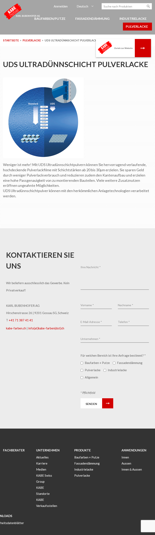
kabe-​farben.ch (16, 328)
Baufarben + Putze (86, 457)
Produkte (82, 450)
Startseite (11, 40)
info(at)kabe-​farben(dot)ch (46, 328)
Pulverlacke (32, 40)
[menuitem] (50, 19)
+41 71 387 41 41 (21, 320)
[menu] (77, 25)
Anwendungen (133, 450)
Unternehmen (48, 450)
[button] (85, 6)
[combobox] (127, 6)
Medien (41, 469)
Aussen (126, 463)
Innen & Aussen (131, 469)
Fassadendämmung (87, 463)
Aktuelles (42, 457)
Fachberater (14, 450)
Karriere (41, 463)
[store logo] (22, 11)
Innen (125, 457)
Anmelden (61, 6)
